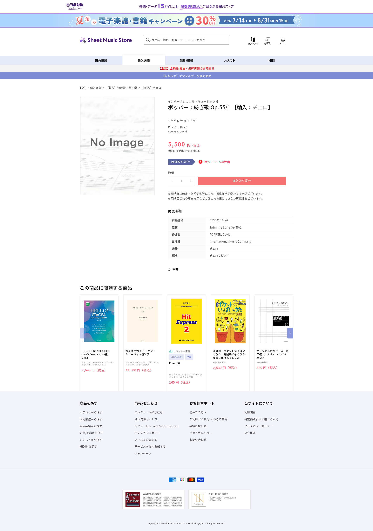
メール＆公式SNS (146, 440)
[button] (186, 40)
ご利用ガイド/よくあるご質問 (208, 419)
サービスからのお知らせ (150, 446)
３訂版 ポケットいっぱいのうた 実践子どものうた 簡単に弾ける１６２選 (230, 354)
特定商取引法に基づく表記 (261, 419)
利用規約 (250, 412)
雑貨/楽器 (186, 60)
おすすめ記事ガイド (147, 433)
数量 (171, 173)
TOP (83, 87)
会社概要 (250, 433)
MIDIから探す (88, 446)
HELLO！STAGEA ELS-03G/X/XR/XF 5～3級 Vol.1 (96, 354)
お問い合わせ (198, 440)
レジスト (229, 60)
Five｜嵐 (174, 363)
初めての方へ (198, 412)
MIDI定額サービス (146, 419)
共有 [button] (175, 269)
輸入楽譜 (144, 60)
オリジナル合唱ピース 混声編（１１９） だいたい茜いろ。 (272, 354)
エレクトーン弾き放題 (149, 412)
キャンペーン (143, 453)
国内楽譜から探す (91, 419)
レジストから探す (91, 440)
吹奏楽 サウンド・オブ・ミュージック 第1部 (140, 352)
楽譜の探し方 (198, 426)
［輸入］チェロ (151, 87)
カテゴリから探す (91, 412)
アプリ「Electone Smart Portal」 (157, 426)
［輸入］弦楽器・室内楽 (121, 87)
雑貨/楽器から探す (91, 433)
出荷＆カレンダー (200, 433)
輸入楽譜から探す (91, 426)
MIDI (271, 60)
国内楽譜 (101, 60)
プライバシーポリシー (258, 426)
